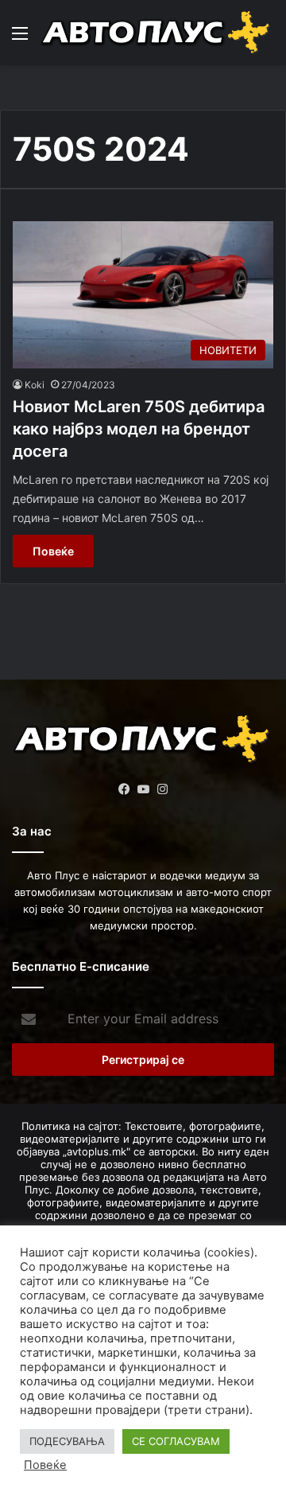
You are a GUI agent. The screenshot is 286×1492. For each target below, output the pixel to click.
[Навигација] (20, 38)
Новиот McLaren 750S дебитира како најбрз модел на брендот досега (139, 429)
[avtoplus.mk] (157, 32)
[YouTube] (143, 789)
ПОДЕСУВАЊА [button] (67, 1441)
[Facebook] (123, 789)
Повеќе (53, 551)
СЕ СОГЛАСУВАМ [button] (176, 1441)
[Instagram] (162, 789)
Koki (34, 385)
